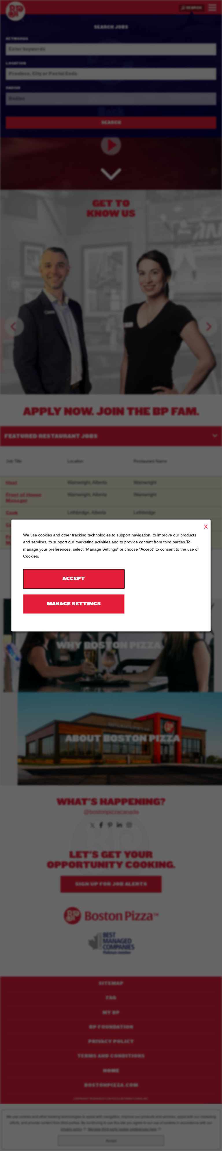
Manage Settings (74, 604)
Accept (73, 579)
